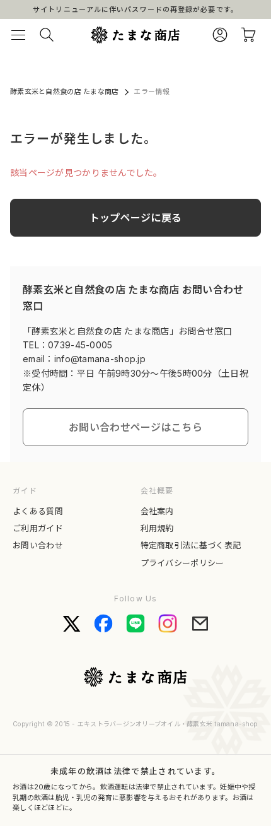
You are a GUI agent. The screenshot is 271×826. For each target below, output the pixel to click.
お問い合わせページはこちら (135, 427)
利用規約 (157, 528)
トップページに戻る (135, 217)
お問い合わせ (38, 545)
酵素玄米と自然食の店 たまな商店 (64, 91)
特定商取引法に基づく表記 (191, 545)
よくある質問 (38, 511)
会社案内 (157, 511)
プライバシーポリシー (182, 563)
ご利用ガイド (38, 528)
